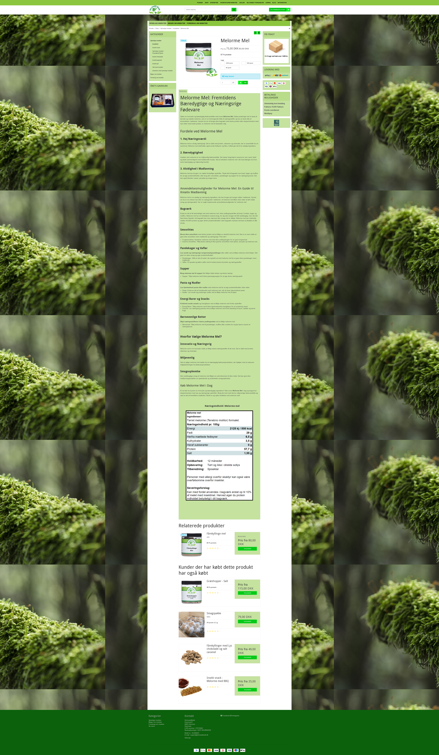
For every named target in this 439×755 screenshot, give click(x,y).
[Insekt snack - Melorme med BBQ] (191, 689)
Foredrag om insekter (157, 77)
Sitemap (188, 738)
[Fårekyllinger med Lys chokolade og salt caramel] (191, 657)
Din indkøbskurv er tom (277, 9)
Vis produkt (247, 548)
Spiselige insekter (155, 40)
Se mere (152, 726)
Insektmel (155, 44)
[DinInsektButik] (165, 10)
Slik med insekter (157, 67)
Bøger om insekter (156, 74)
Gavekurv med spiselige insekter (162, 70)
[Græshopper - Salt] (191, 592)
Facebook (226, 716)
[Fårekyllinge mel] (191, 545)
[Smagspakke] (191, 624)
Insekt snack (156, 47)
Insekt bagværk (157, 60)
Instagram (235, 716)
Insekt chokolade (157, 57)
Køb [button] (245, 82)
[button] (255, 32)
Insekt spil (155, 64)
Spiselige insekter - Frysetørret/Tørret (158, 52)
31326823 (195, 733)
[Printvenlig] (289, 28)
